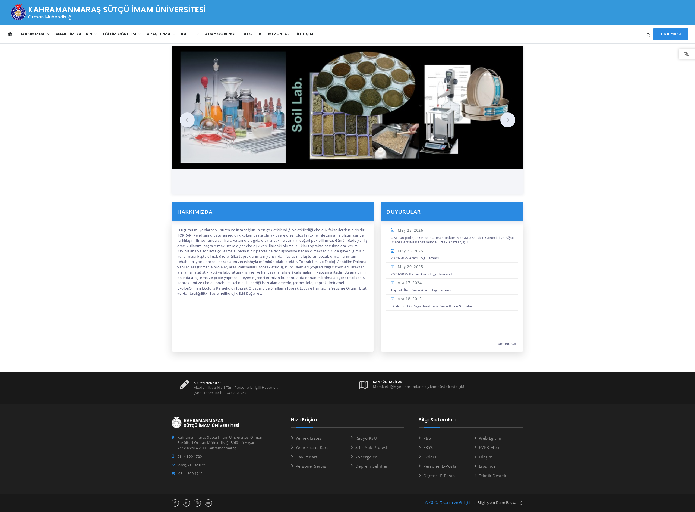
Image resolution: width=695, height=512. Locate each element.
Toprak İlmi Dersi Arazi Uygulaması (421, 290)
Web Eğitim (490, 438)
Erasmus (487, 466)
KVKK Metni (490, 447)
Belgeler (251, 34)
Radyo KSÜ (366, 438)
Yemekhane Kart (312, 447)
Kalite (187, 34)
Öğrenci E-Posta (439, 475)
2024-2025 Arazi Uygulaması (415, 258)
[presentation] (187, 119)
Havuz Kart (306, 457)
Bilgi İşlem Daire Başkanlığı (500, 502)
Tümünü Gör (507, 343)
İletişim (305, 34)
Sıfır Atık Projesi (371, 447)
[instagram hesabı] (197, 503)
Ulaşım (486, 457)
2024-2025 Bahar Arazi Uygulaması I (421, 274)
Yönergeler (366, 457)
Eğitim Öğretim (119, 34)
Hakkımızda (32, 34)
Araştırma (159, 34)
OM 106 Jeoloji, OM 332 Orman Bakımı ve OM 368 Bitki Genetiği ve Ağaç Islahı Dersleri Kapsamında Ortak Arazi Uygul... (452, 239)
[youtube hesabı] (208, 503)
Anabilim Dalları (73, 34)
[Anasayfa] (10, 34)
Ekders (430, 457)
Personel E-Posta (440, 466)
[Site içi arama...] (646, 35)
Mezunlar (279, 34)
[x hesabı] (186, 503)
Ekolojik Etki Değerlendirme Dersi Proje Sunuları (432, 306)
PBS (427, 438)
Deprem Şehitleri (372, 466)
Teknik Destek (492, 475)
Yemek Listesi (309, 438)
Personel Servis (311, 466)
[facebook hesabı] (175, 503)
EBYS (428, 447)
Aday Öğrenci (220, 34)
